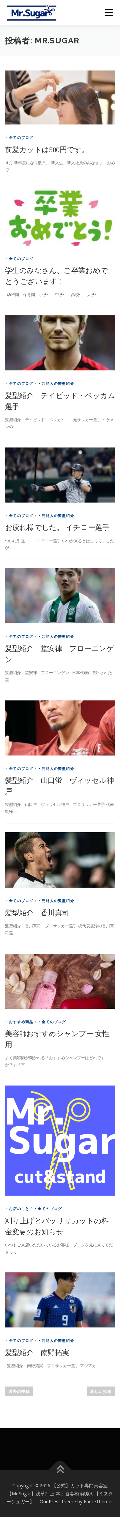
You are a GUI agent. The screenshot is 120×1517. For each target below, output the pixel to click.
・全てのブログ (19, 137)
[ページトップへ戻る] (60, 1470)
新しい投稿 (101, 1391)
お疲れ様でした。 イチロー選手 (57, 527)
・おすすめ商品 (19, 1022)
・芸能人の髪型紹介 (56, 383)
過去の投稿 (19, 1391)
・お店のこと (17, 1209)
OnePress (50, 1501)
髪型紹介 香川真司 (37, 913)
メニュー (109, 12)
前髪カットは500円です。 (47, 149)
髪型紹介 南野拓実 (37, 1352)
